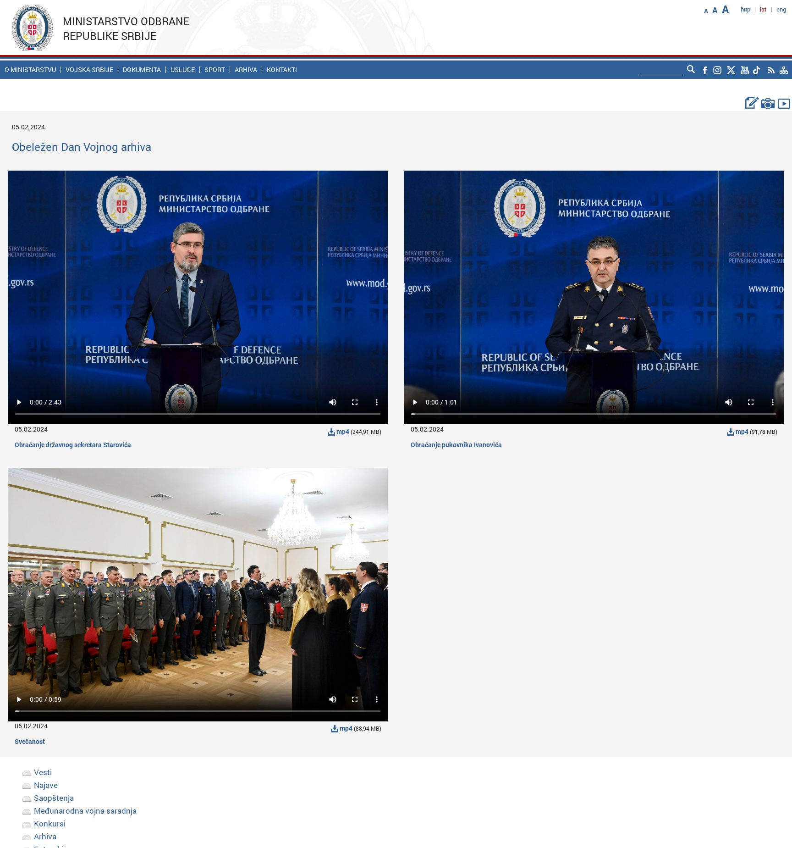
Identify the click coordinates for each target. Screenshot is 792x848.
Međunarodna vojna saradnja (85, 810)
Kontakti (282, 70)
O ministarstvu (30, 70)
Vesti (43, 772)
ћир (745, 9)
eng (781, 9)
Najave (46, 785)
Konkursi (50, 823)
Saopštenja (54, 798)
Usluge (182, 70)
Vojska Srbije (89, 70)
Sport (214, 70)
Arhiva (246, 70)
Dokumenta (142, 70)
